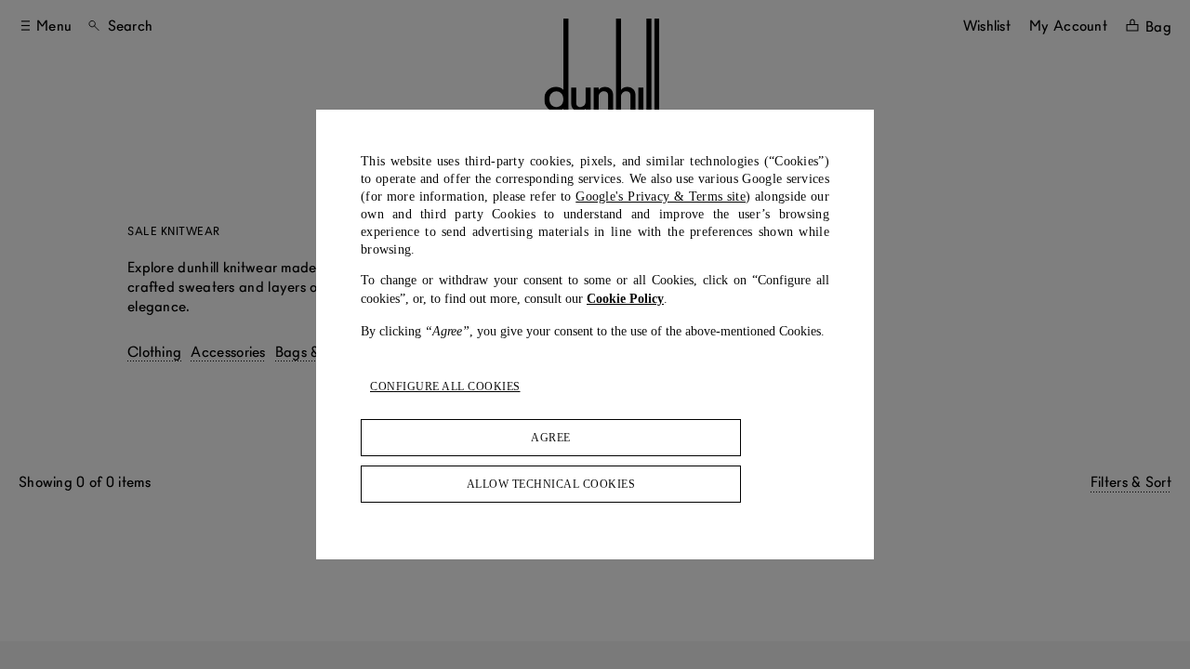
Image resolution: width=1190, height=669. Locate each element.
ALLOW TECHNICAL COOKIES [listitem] (551, 484)
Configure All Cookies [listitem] (445, 386)
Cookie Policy (625, 299)
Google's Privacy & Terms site (660, 196)
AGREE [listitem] (551, 437)
